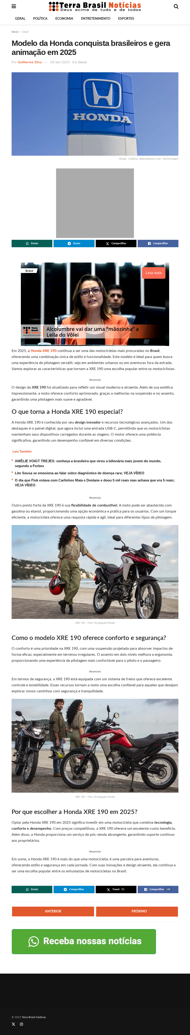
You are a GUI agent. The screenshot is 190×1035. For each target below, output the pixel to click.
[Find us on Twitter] (13, 1024)
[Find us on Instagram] (21, 1024)
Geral (20, 18)
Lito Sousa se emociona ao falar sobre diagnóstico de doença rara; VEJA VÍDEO (79, 473)
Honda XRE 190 (44, 351)
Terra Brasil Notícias (34, 1017)
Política (40, 18)
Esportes (126, 18)
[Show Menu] (14, 6)
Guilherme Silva (30, 62)
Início (15, 31)
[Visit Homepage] (95, 6)
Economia (64, 18)
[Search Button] (176, 6)
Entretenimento (95, 18)
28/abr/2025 (60, 62)
